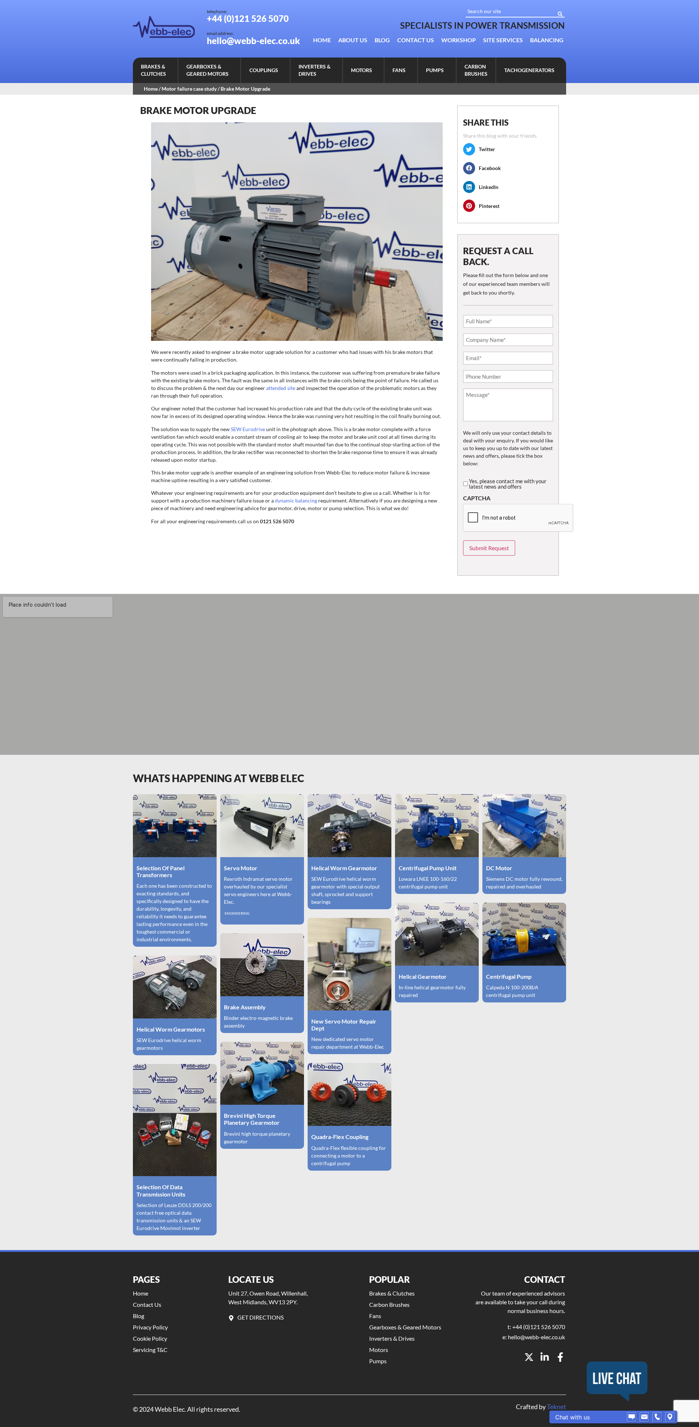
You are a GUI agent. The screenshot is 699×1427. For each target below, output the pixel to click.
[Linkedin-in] (544, 1357)
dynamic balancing (296, 500)
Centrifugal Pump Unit (428, 867)
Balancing (547, 39)
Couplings (263, 70)
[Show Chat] (631, 1417)
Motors (361, 70)
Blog (382, 39)
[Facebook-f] (560, 1357)
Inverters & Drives (315, 70)
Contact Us (415, 39)
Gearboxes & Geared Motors (207, 70)
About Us (352, 39)
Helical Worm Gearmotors (171, 1029)
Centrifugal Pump (509, 976)
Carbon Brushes (476, 70)
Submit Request (489, 547)
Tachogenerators (529, 70)
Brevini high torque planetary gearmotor (252, 1119)
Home (322, 39)
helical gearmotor (423, 976)
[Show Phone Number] (657, 1417)
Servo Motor (240, 867)
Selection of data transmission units (161, 1190)
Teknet (556, 1407)
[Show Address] (670, 1417)
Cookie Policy (150, 1338)
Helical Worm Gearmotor (344, 867)
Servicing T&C (150, 1349)
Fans (399, 70)
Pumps (435, 70)
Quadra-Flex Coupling (339, 1136)
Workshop (458, 39)
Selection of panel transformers (161, 871)
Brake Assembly (245, 1007)
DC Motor (499, 867)
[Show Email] (644, 1417)
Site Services (503, 39)
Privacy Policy (150, 1327)
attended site (280, 388)
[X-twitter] (529, 1357)
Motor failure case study (189, 89)
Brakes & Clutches (153, 70)
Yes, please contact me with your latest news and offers (507, 483)
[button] (155, 70)
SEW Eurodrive (248, 429)
